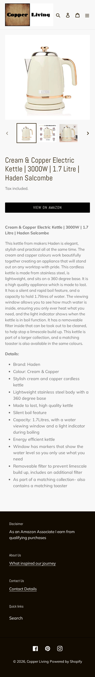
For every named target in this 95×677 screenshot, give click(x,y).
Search (16, 618)
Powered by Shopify (66, 661)
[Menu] (87, 14)
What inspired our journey (32, 563)
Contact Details (23, 588)
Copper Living (38, 661)
